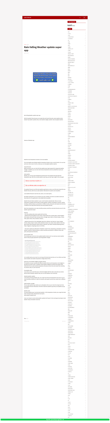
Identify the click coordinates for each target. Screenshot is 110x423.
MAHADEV (77, 229)
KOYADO (77, 214)
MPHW (77, 248)
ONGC (77, 268)
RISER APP (77, 310)
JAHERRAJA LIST (77, 204)
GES (77, 135)
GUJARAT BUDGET (77, 160)
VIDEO (77, 375)
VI (77, 373)
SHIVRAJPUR (77, 332)
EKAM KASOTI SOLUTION (77, 123)
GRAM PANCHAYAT (77, 150)
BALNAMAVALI (77, 55)
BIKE (77, 64)
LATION (77, 217)
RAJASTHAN (77, 297)
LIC (77, 219)
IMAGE (77, 190)
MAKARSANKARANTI (77, 233)
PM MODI (77, 283)
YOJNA (77, 393)
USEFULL (77, 371)
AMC (77, 42)
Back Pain (77, 79)
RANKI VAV (77, 304)
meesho (77, 402)
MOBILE (77, 243)
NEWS (77, 258)
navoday (77, 403)
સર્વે (77, 417)
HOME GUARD (77, 180)
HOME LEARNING (77, 182)
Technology (77, 366)
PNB (77, 285)
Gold (77, 170)
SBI (77, 324)
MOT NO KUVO (77, 244)
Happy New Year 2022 (77, 187)
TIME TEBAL (77, 363)
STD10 (77, 346)
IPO (77, 199)
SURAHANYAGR (77, 349)
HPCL (77, 184)
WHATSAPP (77, 388)
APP (77, 45)
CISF (77, 97)
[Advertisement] (34, 8)
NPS (77, 265)
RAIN (28, 44)
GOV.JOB (77, 145)
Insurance (77, 202)
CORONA (77, 99)
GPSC (77, 146)
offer (77, 405)
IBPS (77, 189)
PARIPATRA (77, 275)
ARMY (77, 47)
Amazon (77, 52)
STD (77, 344)
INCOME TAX (77, 192)
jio (77, 400)
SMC (77, 336)
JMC (77, 207)
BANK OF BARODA (77, 58)
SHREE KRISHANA (77, 334)
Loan (77, 224)
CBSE (77, 86)
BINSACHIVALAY (77, 65)
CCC (77, 87)
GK (77, 140)
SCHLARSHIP (77, 326)
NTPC (77, 266)
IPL (77, 197)
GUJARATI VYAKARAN (77, 167)
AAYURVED (77, 38)
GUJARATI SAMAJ (77, 165)
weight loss (77, 415)
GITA (77, 138)
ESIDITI (77, 124)
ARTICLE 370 (77, 48)
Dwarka (77, 116)
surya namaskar (77, 413)
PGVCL (77, 280)
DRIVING (77, 111)
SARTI (77, 322)
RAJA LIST (77, 295)
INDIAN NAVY (77, 194)
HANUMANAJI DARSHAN (77, 172)
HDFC (77, 173)
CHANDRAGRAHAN (77, 89)
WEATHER (77, 386)
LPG (77, 222)
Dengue (77, 113)
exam (77, 398)
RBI (77, 309)
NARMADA (77, 251)
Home (25, 44)
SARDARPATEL (77, 320)
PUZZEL (77, 287)
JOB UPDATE (27, 17)
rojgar (77, 412)
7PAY (77, 35)
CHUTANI (77, 92)
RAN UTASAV (77, 300)
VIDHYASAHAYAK (77, 376)
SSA (77, 339)
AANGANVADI (77, 36)
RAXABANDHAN (77, 307)
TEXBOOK (77, 361)
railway (77, 408)
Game (77, 168)
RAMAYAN (77, 298)
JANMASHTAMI (77, 206)
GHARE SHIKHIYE (77, 136)
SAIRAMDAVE (77, 317)
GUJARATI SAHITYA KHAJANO (77, 163)
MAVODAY (77, 238)
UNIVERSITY (77, 370)
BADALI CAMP (77, 53)
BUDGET (77, 77)
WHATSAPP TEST (77, 390)
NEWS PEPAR (77, 260)
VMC (77, 380)
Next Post (63, 321)
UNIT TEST (77, 368)
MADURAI (77, 226)
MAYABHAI (77, 239)
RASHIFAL (77, 305)
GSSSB (77, 158)
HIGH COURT (77, 177)
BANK (77, 57)
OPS (77, 271)
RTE (77, 314)
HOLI (77, 178)
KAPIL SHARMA (77, 211)
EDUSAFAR (77, 119)
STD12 (77, 348)
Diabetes (77, 114)
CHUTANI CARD (77, 94)
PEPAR (77, 278)
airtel (77, 395)
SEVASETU (77, 327)
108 (77, 31)
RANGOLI (77, 302)
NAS (77, 253)
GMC (77, 141)
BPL (77, 74)
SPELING (77, 337)
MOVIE (77, 246)
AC (77, 40)
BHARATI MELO (77, 62)
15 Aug (77, 33)
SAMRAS (77, 319)
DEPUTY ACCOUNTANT (77, 106)
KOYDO (77, 216)
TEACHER (77, 358)
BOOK (77, 70)
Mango (77, 249)
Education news (77, 126)
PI (77, 282)
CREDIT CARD (77, 102)
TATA (77, 356)
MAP (77, 234)
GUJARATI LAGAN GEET (77, 162)
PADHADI (77, 273)
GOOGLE (77, 143)
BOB (77, 69)
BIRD (77, 67)
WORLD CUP (77, 391)
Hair (77, 185)
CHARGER (77, 91)
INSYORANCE (77, 195)
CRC (77, 101)
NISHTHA (77, 261)
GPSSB (77, 148)
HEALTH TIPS (77, 175)
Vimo (77, 385)
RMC (77, 312)
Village (77, 383)
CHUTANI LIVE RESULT (77, 96)
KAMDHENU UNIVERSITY (77, 209)
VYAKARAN (77, 381)
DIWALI (77, 109)
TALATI (77, 353)
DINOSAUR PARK (77, 107)
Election (77, 128)
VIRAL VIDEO (77, 378)
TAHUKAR (77, 351)
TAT (77, 354)
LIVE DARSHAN (77, 221)
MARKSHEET (77, 236)
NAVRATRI (77, 255)
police (77, 407)
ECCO (77, 118)
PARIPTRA (77, 277)
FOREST (77, 129)
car (77, 397)
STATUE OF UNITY (77, 342)
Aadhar (77, 50)
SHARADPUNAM (77, 329)
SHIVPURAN (77, 331)
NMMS (77, 263)
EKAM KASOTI (77, 121)
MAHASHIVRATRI (77, 231)
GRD (77, 151)
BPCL (77, 72)
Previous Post (27, 321)
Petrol (77, 288)
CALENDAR (77, 80)
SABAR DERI (77, 315)
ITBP (77, 200)
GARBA (77, 133)
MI (77, 241)
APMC (77, 43)
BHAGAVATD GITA (77, 60)
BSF (77, 75)
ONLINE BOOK (77, 270)
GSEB (77, 153)
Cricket (77, 104)
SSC (77, 341)
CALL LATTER (77, 82)
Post (77, 290)
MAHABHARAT (77, 227)
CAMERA (77, 84)
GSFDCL (77, 155)
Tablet (77, 364)
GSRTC (77, 157)
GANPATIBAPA (77, 131)
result (77, 410)
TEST (77, 359)
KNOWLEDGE (77, 212)
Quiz (77, 292)
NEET (77, 256)
